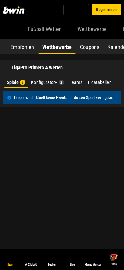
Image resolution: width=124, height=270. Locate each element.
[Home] (15, 10)
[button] (62, 108)
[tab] (22, 46)
